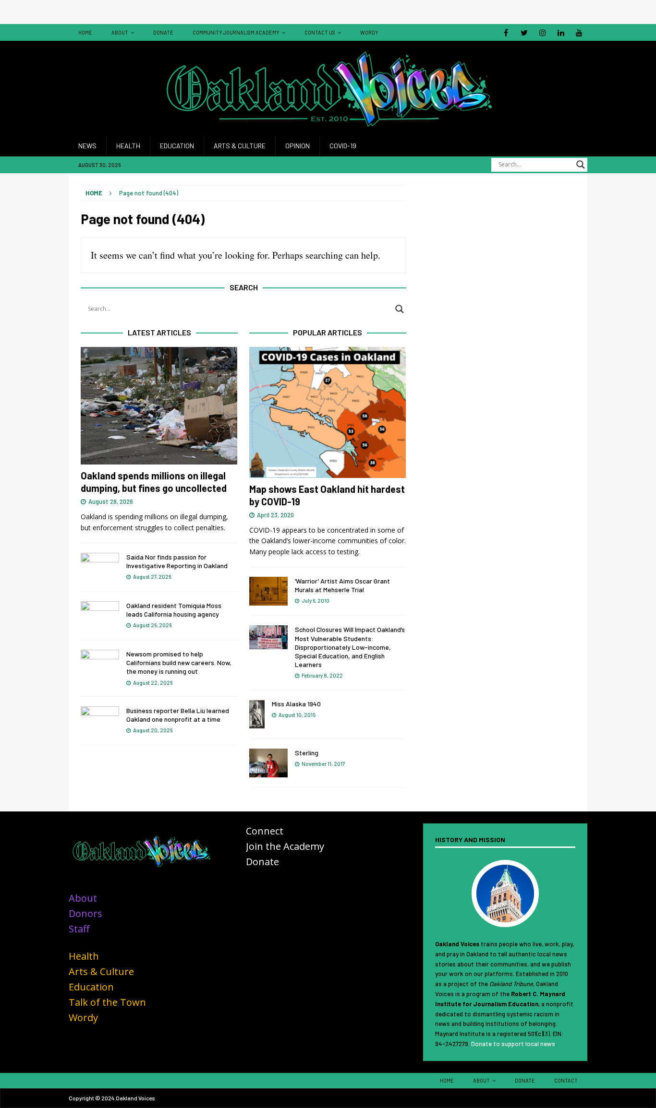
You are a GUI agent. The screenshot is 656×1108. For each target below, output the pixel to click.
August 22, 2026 (152, 682)
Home (85, 32)
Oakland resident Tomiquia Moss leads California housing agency (173, 609)
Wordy (369, 32)
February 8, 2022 (322, 675)
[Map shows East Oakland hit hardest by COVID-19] (327, 412)
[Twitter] (524, 32)
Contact (566, 1080)
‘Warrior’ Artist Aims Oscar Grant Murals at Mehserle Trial (342, 585)
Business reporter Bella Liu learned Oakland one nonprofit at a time (177, 714)
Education (177, 146)
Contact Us (319, 32)
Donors (85, 913)
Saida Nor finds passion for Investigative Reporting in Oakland (177, 561)
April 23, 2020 (275, 515)
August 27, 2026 (152, 576)
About (119, 32)
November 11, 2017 (323, 764)
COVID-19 (342, 146)
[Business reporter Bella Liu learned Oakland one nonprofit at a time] (100, 720)
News (87, 146)
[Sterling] (268, 763)
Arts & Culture (240, 146)
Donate (163, 32)
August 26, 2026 (152, 625)
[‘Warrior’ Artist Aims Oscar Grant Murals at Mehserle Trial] (268, 591)
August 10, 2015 (297, 715)
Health (128, 146)
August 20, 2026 (152, 730)
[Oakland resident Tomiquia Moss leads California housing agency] (100, 615)
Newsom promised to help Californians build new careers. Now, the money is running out (178, 662)
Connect (264, 830)
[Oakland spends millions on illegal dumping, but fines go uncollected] (159, 406)
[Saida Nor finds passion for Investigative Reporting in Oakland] (100, 567)
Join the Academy (285, 846)
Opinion (297, 146)
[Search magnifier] (580, 164)
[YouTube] (579, 32)
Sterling (306, 753)
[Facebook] (506, 32)
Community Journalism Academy (236, 32)
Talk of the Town (107, 1002)
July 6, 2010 (315, 600)
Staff (79, 928)
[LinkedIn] (560, 32)
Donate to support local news (513, 1044)
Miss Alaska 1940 (296, 704)
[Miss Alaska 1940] (257, 714)
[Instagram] (542, 32)
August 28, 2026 (110, 501)
